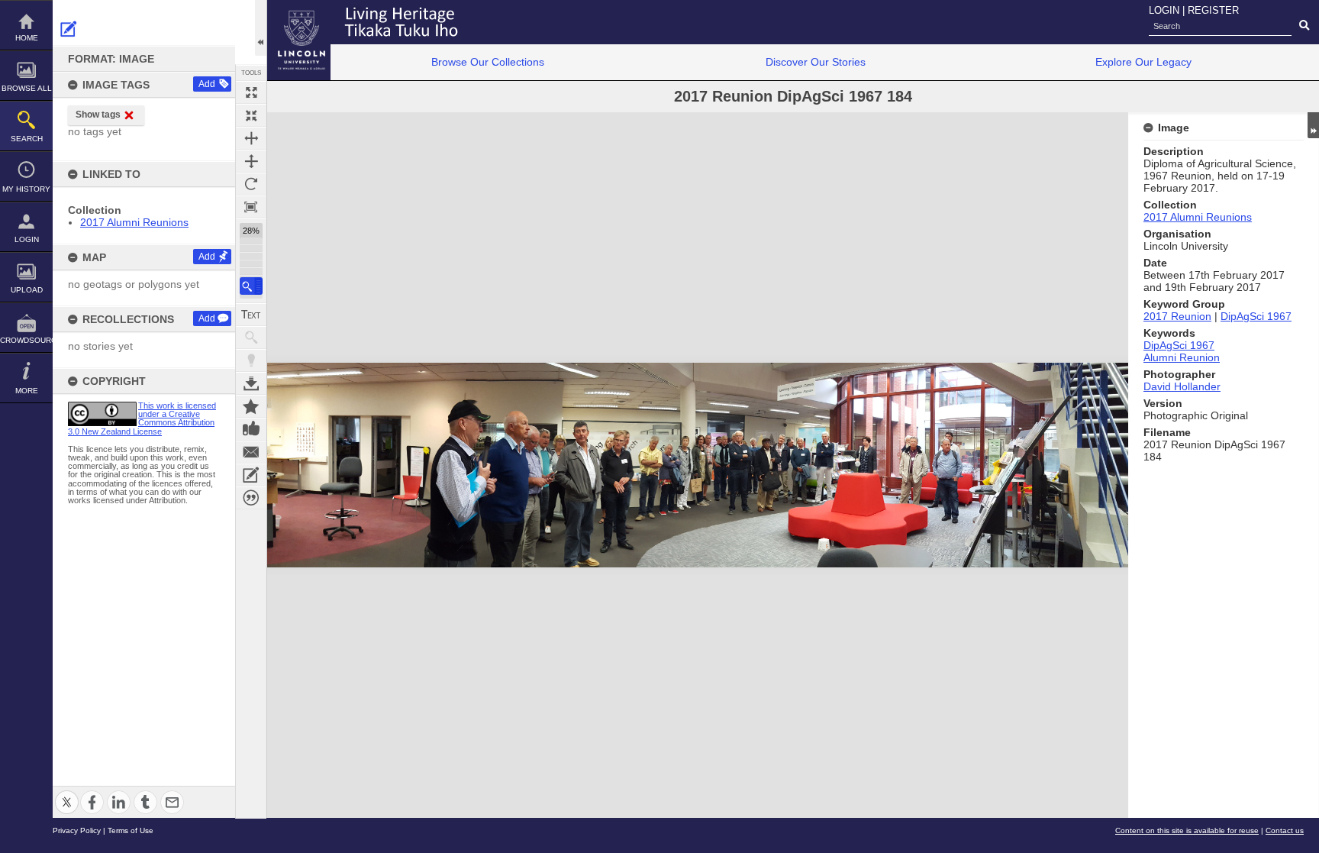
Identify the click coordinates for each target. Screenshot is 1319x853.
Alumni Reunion (1181, 357)
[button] (251, 286)
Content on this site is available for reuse (1187, 830)
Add (206, 84)
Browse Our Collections (487, 62)
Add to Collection (251, 406)
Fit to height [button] (251, 161)
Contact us (1285, 830)
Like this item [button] (251, 429)
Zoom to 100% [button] (251, 206)
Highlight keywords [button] (251, 360)
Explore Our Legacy (1143, 62)
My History (26, 189)
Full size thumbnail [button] (251, 92)
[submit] (1304, 26)
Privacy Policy (77, 830)
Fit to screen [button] (251, 115)
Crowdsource (26, 340)
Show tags (98, 114)
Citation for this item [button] (251, 497)
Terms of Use (130, 830)
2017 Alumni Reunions (134, 222)
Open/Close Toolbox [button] (260, 28)
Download (251, 383)
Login (27, 239)
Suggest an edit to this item (68, 29)
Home (26, 38)
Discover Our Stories (816, 62)
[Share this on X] (67, 793)
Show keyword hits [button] (251, 337)
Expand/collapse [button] (1313, 125)
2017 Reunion (1177, 316)
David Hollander (1182, 386)
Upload (27, 290)
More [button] (26, 390)
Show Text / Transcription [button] (251, 314)
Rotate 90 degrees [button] (251, 184)
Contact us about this (251, 452)
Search (27, 138)
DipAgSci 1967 (1256, 316)
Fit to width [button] (251, 138)
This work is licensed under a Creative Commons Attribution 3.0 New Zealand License (142, 418)
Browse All (27, 88)
